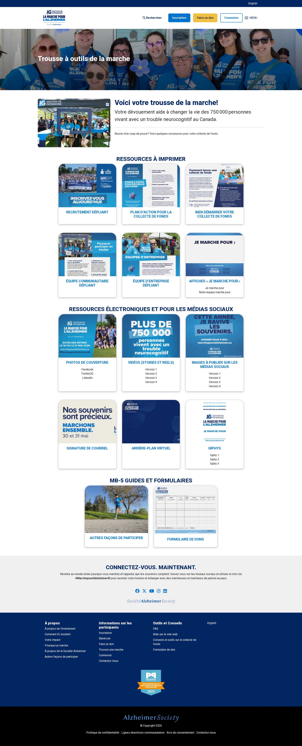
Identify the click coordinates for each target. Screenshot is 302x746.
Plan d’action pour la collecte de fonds (151, 214)
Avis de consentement (180, 732)
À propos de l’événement (60, 628)
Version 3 (151, 377)
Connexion (231, 17)
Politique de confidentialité (102, 732)
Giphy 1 (214, 455)
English (252, 3)
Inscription (179, 17)
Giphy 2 (214, 459)
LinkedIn (87, 377)
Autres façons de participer (61, 656)
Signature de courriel (87, 448)
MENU (253, 17)
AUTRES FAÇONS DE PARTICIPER (116, 538)
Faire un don (205, 17)
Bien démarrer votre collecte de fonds (214, 214)
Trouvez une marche (111, 649)
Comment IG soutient (57, 634)
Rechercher (153, 17)
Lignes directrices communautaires (142, 732)
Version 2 (151, 373)
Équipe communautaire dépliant (87, 283)
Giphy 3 (214, 463)
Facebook (87, 369)
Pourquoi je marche (56, 645)
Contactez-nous (108, 661)
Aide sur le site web (165, 634)
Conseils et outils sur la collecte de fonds (174, 642)
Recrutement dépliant (87, 212)
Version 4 (151, 382)
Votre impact (52, 640)
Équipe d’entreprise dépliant (151, 283)
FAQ (155, 628)
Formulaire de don (164, 649)
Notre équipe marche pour (215, 292)
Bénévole (104, 638)
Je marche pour (214, 288)
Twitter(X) (87, 373)
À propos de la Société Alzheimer (65, 651)
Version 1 (151, 369)
